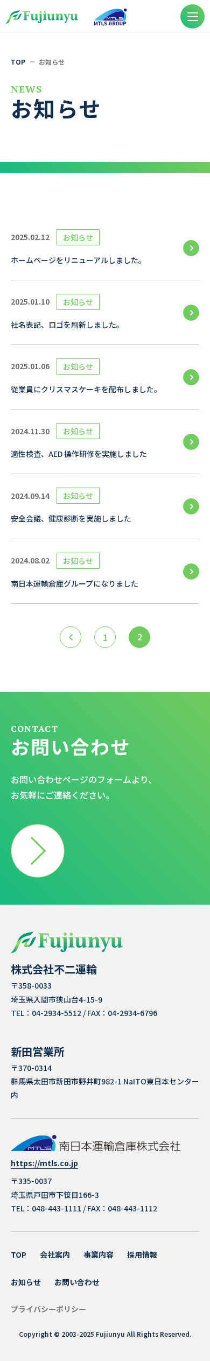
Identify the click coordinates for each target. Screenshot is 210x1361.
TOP (18, 1254)
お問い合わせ (77, 1282)
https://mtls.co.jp (44, 1163)
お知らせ (26, 1282)
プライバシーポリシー (48, 1309)
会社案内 (55, 1254)
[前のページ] (70, 637)
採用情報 (142, 1254)
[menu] (192, 16)
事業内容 (98, 1254)
